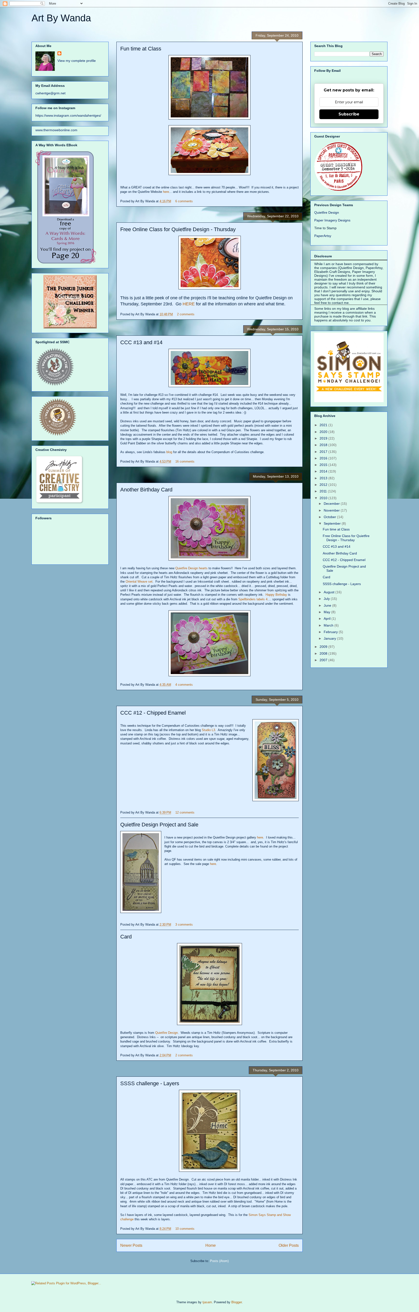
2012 (324, 485)
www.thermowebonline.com (56, 130)
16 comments (184, 461)
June (328, 605)
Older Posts (289, 1245)
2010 (324, 498)
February (331, 632)
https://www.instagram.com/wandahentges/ (68, 115)
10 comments (184, 1229)
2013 (324, 478)
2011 (324, 491)
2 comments (185, 314)
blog (169, 452)
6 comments (184, 201)
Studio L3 (208, 730)
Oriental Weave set (139, 581)
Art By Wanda (61, 18)
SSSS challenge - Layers (149, 1083)
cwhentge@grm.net (50, 93)
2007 (324, 660)
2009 (324, 647)
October (330, 517)
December (332, 503)
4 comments (184, 684)
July (327, 599)
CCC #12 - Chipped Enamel (153, 713)
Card (126, 937)
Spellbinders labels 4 (252, 599)
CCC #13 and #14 (141, 342)
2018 (324, 445)
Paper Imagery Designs (332, 220)
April (327, 618)
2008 (324, 653)
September (333, 523)
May (327, 612)
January (330, 638)
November (332, 510)
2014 (324, 471)
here (166, 192)
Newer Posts (131, 1245)
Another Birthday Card (146, 490)
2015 (324, 465)
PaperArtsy (322, 236)
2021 (324, 425)
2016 (324, 458)
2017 (324, 452)
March (329, 625)
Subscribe (348, 114)
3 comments (184, 924)
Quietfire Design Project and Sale (159, 825)
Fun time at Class (140, 49)
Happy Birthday (276, 594)
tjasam (207, 1302)
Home (210, 1245)
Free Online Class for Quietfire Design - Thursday (178, 229)
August (329, 592)
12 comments (184, 812)
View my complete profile (76, 61)
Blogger (236, 1302)
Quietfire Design (166, 1033)
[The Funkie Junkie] (70, 327)
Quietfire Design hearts (191, 568)
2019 (324, 438)
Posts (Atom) (219, 1261)
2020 (324, 432)
